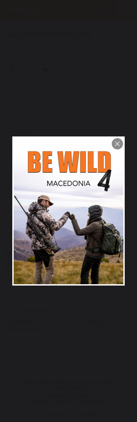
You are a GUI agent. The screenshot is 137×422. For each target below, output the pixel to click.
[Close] (117, 143)
